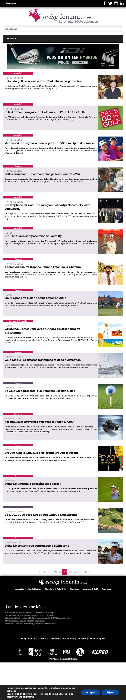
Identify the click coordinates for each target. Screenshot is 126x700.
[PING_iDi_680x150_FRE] (63, 56)
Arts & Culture (34, 589)
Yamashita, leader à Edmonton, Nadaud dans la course (30, 623)
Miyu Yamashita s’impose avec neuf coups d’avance (29, 615)
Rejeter (110, 692)
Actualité (19, 589)
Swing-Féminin (28, 638)
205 (75, 572)
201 (55, 572)
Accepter (90, 692)
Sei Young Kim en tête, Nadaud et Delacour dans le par (30, 612)
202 (60, 572)
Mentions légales (97, 638)
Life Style (61, 589)
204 (70, 572)
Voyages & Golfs (90, 589)
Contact (42, 638)
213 (85, 572)
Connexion (10, 3)
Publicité (81, 638)
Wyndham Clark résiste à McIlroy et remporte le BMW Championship (37, 618)
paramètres (28, 696)
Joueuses (106, 589)
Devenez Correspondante (62, 638)
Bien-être (49, 589)
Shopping (74, 589)
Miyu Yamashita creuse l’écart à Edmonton (24, 621)
